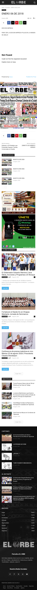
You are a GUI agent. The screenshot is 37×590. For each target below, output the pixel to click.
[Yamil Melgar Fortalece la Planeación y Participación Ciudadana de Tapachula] (7, 405)
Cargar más (18, 373)
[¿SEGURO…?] (7, 456)
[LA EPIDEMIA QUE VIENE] (7, 447)
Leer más (5, 288)
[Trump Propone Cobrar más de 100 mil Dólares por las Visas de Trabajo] (7, 386)
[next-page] (5, 187)
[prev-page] (3, 187)
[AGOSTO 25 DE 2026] (7, 162)
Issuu (11, 77)
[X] (13, 22)
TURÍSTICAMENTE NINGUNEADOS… (22, 463)
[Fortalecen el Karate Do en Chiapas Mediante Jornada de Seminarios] (18, 301)
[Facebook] (9, 22)
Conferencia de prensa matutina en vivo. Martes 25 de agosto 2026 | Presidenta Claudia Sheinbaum (17, 353)
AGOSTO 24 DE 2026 (18, 169)
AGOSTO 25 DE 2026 (18, 159)
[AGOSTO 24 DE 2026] (7, 171)
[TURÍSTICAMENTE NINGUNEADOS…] (7, 465)
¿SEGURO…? (16, 453)
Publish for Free (31, 77)
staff (9, 277)
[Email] (24, 22)
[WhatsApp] (20, 22)
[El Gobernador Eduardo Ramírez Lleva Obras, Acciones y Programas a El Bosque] (18, 261)
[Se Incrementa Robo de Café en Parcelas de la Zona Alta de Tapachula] (7, 437)
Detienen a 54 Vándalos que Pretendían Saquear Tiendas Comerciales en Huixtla (10, 147)
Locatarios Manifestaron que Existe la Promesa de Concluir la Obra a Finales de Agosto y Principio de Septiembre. (24, 394)
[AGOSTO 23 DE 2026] (7, 181)
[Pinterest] (16, 22)
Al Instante (4, 277)
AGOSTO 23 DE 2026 (18, 178)
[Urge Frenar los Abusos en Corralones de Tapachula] (7, 415)
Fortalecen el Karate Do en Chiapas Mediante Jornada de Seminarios (16, 313)
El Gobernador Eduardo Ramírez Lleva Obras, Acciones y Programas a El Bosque (18, 274)
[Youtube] (27, 574)
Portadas (7, 7)
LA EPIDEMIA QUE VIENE (19, 444)
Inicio (3, 7)
